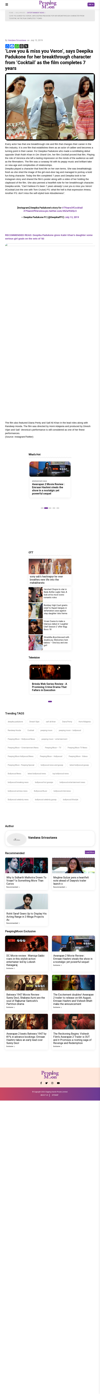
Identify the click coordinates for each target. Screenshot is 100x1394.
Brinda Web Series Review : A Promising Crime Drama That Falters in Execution (49, 687)
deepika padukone (15, 722)
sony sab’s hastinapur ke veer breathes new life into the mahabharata (46, 579)
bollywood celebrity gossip (46, 800)
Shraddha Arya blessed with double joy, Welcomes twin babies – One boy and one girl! (56, 641)
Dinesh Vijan (34, 722)
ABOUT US (44, 1095)
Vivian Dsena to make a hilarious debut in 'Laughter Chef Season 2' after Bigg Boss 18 (56, 625)
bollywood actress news (17, 791)
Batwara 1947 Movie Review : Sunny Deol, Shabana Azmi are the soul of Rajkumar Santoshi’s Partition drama (49, 489)
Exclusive (10, 968)
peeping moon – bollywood (70, 730)
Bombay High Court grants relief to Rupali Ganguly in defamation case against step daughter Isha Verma (55, 609)
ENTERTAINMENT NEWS (35, 13)
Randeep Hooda (14, 730)
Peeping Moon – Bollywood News (21, 739)
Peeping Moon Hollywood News (20, 756)
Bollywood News (14, 774)
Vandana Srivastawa (17, 40)
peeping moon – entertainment (54, 739)
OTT (31, 552)
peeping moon (46, 730)
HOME (11, 13)
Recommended (12, 887)
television (34, 657)
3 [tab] (50, 508)
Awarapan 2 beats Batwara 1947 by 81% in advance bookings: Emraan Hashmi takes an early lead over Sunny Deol (26, 1038)
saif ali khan (51, 722)
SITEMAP (55, 1095)
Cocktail (30, 730)
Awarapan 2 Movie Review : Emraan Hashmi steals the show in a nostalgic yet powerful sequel (72, 958)
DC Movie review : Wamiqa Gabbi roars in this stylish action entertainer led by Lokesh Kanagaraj (25, 960)
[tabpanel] (50, 479)
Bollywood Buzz (40, 791)
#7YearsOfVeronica (34, 211)
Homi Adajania (85, 722)
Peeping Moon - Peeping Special (21, 765)
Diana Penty (67, 722)
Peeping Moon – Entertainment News (23, 748)
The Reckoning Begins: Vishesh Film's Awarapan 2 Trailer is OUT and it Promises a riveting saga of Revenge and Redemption (72, 1038)
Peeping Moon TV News (77, 748)
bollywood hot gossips (44, 782)
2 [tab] (46, 508)
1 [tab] (42, 508)
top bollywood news (60, 774)
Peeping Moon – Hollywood (51, 756)
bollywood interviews (62, 791)
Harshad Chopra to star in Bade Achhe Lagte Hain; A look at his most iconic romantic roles (55, 593)
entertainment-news (39, 481)
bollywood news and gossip (52, 765)
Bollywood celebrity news (18, 800)
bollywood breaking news (18, 782)
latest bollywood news (37, 774)
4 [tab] (54, 508)
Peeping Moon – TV (53, 748)
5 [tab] (58, 508)
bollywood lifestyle (70, 800)
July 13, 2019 (72, 217)
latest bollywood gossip (79, 765)
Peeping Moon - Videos (78, 756)
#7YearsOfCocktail (72, 207)
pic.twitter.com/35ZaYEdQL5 (61, 211)
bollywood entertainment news (72, 782)
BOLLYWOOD (20, 13)
